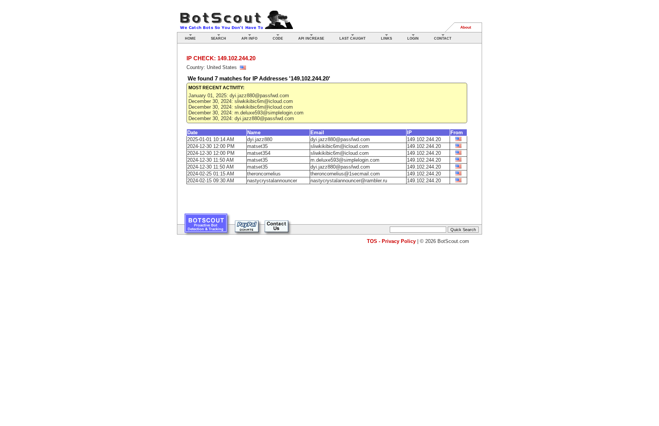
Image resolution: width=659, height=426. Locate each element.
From (456, 132)
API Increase (311, 38)
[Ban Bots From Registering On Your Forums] (206, 226)
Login (413, 38)
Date (192, 132)
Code (278, 38)
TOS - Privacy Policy (391, 241)
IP (409, 132)
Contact (443, 38)
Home (190, 38)
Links (386, 38)
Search (218, 38)
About (465, 27)
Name (253, 132)
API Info (249, 38)
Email (317, 132)
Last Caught (352, 38)
